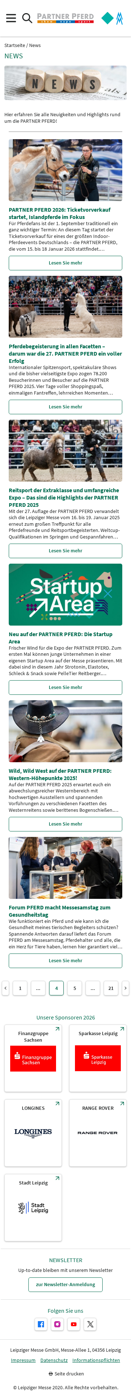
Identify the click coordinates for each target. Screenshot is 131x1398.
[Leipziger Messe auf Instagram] (57, 1324)
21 (111, 988)
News (35, 45)
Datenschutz (54, 1360)
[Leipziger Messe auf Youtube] (73, 1324)
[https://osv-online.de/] (33, 1058)
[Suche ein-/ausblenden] (27, 18)
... (38, 988)
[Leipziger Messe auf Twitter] (90, 1324)
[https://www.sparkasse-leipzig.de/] (98, 1058)
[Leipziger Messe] (112, 18)
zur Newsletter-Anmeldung (65, 1284)
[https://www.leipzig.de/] (33, 1207)
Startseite (14, 45)
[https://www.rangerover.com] (98, 1133)
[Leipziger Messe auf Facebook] (41, 1324)
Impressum (23, 1360)
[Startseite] (65, 18)
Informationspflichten (96, 1360)
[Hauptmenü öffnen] (10, 18)
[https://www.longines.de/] (33, 1133)
